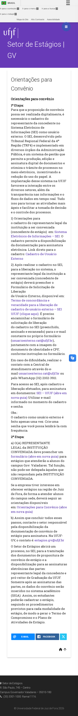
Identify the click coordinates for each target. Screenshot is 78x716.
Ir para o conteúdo (9, 8)
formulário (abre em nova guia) (35, 456)
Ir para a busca (49, 8)
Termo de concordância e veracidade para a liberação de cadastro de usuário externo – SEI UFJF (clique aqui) (36, 307)
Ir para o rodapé (8, 14)
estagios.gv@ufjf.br (49, 540)
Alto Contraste (37, 19)
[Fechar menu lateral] (66, 26)
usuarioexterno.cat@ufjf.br (32, 340)
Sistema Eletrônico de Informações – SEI (39, 234)
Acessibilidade (53, 19)
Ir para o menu (30, 8)
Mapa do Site (22, 19)
